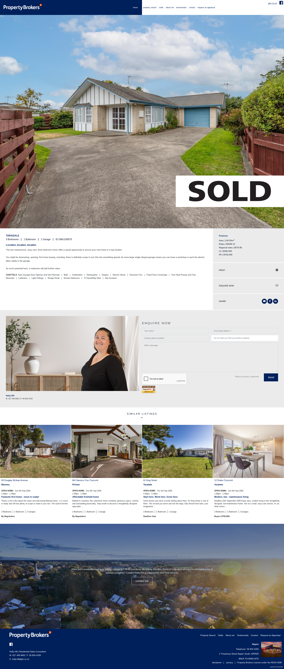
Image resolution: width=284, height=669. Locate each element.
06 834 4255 (34, 655)
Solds (161, 7)
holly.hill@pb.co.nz (20, 659)
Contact (192, 7)
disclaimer (217, 662)
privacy (229, 662)
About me (170, 7)
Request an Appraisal (206, 7)
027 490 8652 (17, 655)
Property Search (149, 7)
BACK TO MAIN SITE (249, 658)
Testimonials (181, 7)
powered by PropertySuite (276, 667)
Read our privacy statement (247, 376)
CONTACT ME (142, 581)
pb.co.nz (273, 3)
